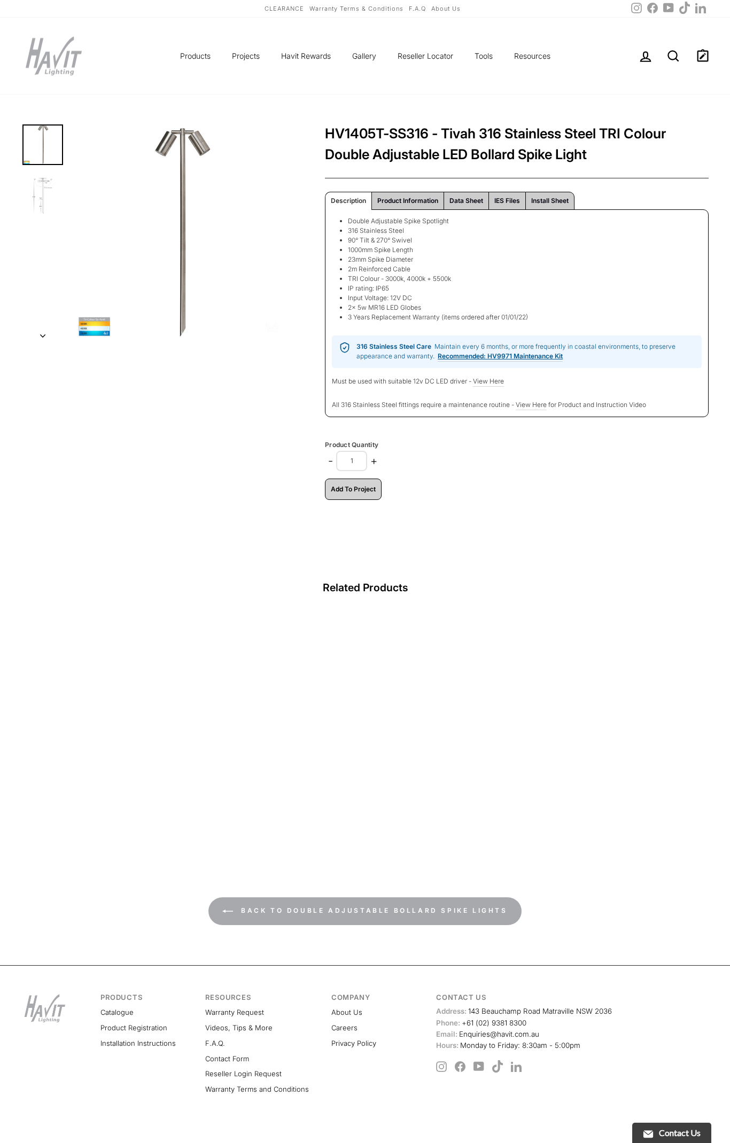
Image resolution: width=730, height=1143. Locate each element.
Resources (532, 55)
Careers (344, 1027)
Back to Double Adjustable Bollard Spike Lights (372, 910)
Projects (246, 55)
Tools (484, 55)
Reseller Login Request (243, 1073)
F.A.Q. (215, 1043)
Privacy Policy (353, 1043)
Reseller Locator (425, 55)
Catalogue (117, 1012)
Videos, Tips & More (239, 1027)
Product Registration (133, 1027)
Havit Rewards (306, 55)
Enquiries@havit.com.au (487, 1034)
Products (195, 55)
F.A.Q (417, 8)
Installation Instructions (138, 1043)
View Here (488, 381)
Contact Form (227, 1058)
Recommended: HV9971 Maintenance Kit (500, 356)
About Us (446, 8)
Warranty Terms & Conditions (356, 8)
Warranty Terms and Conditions (257, 1089)
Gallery (364, 55)
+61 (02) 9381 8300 (481, 1023)
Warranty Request (234, 1012)
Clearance (284, 8)
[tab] (348, 201)
